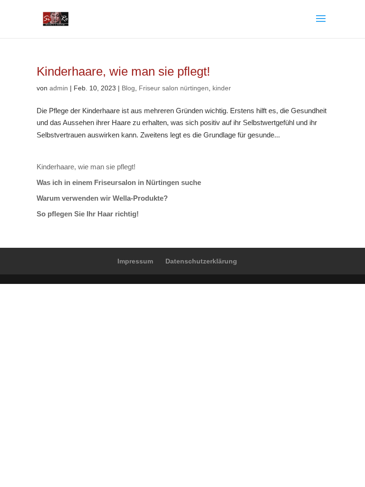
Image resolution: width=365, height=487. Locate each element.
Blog (128, 88)
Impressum (135, 261)
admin (58, 88)
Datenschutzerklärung (201, 261)
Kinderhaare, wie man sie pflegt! (123, 71)
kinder (221, 88)
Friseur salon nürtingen (174, 88)
